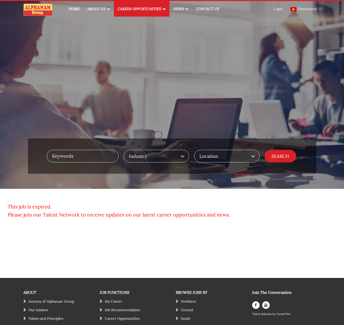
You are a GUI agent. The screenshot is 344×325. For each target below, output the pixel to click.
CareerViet (283, 314)
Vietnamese (307, 9)
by (274, 314)
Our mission (38, 310)
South (185, 318)
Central (187, 310)
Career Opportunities (122, 318)
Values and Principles (45, 318)
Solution (266, 314)
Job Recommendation (122, 310)
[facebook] (256, 305)
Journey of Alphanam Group (51, 301)
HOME (74, 9)
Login (278, 9)
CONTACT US (207, 9)
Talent (256, 314)
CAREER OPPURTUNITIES (139, 9)
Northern (188, 301)
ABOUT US (96, 9)
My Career (113, 301)
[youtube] (266, 305)
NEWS (178, 9)
